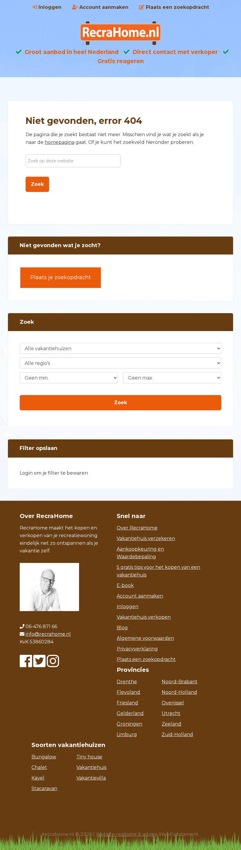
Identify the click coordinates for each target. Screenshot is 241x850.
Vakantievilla (91, 778)
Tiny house (89, 757)
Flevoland (128, 692)
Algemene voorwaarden (145, 638)
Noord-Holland (179, 692)
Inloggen (127, 606)
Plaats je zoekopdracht (60, 277)
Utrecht (171, 713)
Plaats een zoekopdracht (146, 659)
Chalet (39, 767)
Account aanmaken (140, 596)
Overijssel (173, 703)
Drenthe (127, 681)
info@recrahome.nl (48, 634)
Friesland (127, 703)
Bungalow (43, 757)
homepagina (59, 142)
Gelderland (130, 713)
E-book (125, 585)
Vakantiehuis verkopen (144, 617)
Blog (122, 627)
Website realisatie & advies (126, 834)
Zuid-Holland (177, 734)
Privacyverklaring (137, 649)
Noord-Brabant (180, 681)
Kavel (37, 778)
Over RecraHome (137, 528)
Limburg (127, 734)
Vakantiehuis (91, 767)
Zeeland (171, 724)
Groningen (129, 724)
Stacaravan (44, 788)
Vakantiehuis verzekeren (146, 538)
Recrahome (120, 33)
